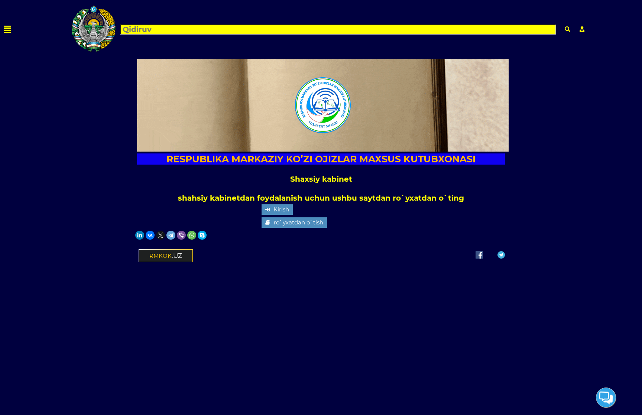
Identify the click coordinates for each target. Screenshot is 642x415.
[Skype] (202, 235)
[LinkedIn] (139, 235)
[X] (160, 235)
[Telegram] (170, 235)
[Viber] (181, 235)
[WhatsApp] (191, 235)
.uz (165, 255)
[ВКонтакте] (150, 235)
